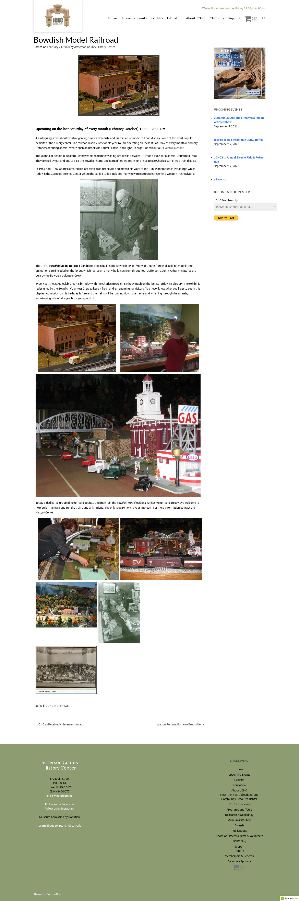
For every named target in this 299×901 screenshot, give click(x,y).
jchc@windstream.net (59, 795)
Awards (239, 825)
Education (174, 18)
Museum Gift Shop (239, 820)
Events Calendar (173, 148)
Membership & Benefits (239, 856)
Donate (239, 850)
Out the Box (53, 894)
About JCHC (195, 18)
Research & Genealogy (239, 814)
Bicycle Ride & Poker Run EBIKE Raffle (238, 139)
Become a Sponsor (239, 861)
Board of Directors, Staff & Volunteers (239, 836)
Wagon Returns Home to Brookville (180, 724)
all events (220, 179)
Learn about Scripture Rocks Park (59, 825)
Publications (239, 830)
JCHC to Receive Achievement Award (59, 724)
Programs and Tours (239, 809)
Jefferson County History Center (94, 47)
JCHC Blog (216, 18)
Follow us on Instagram (59, 808)
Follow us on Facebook (59, 804)
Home (112, 18)
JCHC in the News (57, 705)
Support (234, 18)
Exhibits (157, 18)
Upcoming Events (134, 18)
